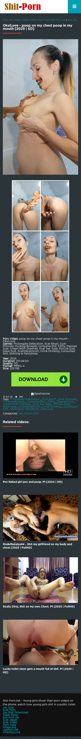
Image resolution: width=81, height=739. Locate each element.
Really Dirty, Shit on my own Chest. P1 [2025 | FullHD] (39, 607)
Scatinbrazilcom (29, 407)
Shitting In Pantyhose (24, 409)
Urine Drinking (51, 407)
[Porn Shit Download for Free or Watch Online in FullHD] (23, 6)
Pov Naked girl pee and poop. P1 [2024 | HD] (33, 482)
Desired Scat (65, 402)
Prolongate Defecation (25, 399)
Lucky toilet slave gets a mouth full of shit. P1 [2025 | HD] (38, 671)
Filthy (51, 402)
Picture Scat (62, 404)
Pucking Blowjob (14, 402)
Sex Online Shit (28, 413)
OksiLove (47, 409)
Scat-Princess (67, 399)
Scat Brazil (49, 399)
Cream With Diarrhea (17, 404)
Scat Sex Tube (42, 404)
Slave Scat (9, 407)
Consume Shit (36, 402)
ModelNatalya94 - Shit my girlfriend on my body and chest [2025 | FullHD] (37, 546)
